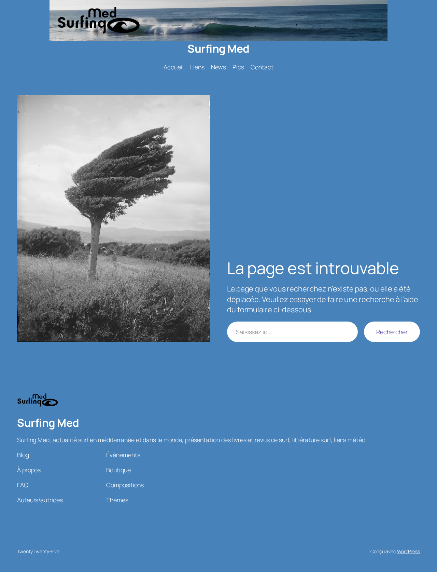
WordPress (408, 551)
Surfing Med (218, 48)
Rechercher (392, 332)
